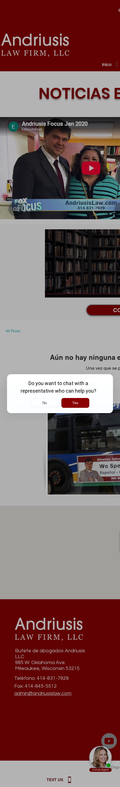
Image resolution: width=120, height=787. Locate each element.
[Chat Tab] (60, 393)
